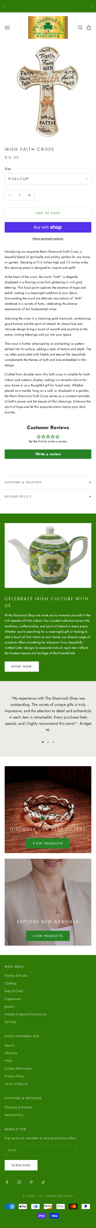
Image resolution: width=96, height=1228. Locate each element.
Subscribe (21, 1165)
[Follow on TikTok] (43, 1182)
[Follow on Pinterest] (31, 1182)
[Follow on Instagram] (19, 1182)
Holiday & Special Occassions (26, 1014)
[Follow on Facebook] (7, 1182)
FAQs (8, 1060)
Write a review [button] (48, 454)
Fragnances (13, 998)
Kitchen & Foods (16, 975)
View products (48, 843)
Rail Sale (11, 1022)
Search (9, 1045)
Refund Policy (14, 1115)
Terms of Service (16, 1083)
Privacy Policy (14, 1076)
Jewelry (9, 1006)
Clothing (10, 983)
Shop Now (21, 666)
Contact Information (18, 1068)
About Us (11, 1053)
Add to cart (48, 213)
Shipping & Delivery (18, 1107)
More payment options (48, 238)
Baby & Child (14, 991)
